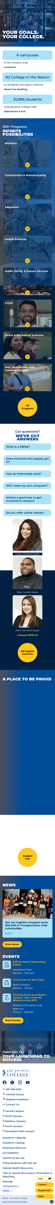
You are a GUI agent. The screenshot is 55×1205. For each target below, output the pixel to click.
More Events (13, 1020)
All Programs (28, 407)
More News (12, 944)
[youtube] (28, 1083)
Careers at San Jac (14, 1158)
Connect (42, 1184)
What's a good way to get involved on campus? (23, 499)
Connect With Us (27, 635)
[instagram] (20, 1083)
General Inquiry (15, 1094)
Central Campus (14, 1111)
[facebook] (5, 1083)
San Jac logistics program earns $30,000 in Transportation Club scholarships (26, 925)
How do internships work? (23, 473)
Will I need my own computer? (27, 485)
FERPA (6, 1191)
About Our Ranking (15, 89)
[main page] (10, 4)
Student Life (27, 857)
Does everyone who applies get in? (27, 460)
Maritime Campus (15, 1121)
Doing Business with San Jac (20, 1163)
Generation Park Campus (20, 1131)
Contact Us (12, 1104)
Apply (41, 1196)
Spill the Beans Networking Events (29, 963)
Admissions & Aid (14, 111)
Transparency (10, 1186)
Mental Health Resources (18, 1168)
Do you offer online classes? (25, 512)
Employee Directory (14, 1147)
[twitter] (12, 1082)
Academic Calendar (14, 1137)
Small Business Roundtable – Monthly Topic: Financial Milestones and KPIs (30, 997)
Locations (10, 67)
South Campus (14, 1126)
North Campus (13, 1116)
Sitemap (8, 1181)
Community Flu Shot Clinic (28, 979)
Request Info (44, 1190)
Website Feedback (17, 1099)
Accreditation (11, 1153)
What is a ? (18, 446)
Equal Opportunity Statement (15, 1202)
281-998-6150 (13, 1089)
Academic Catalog (14, 1142)
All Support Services (27, 652)
